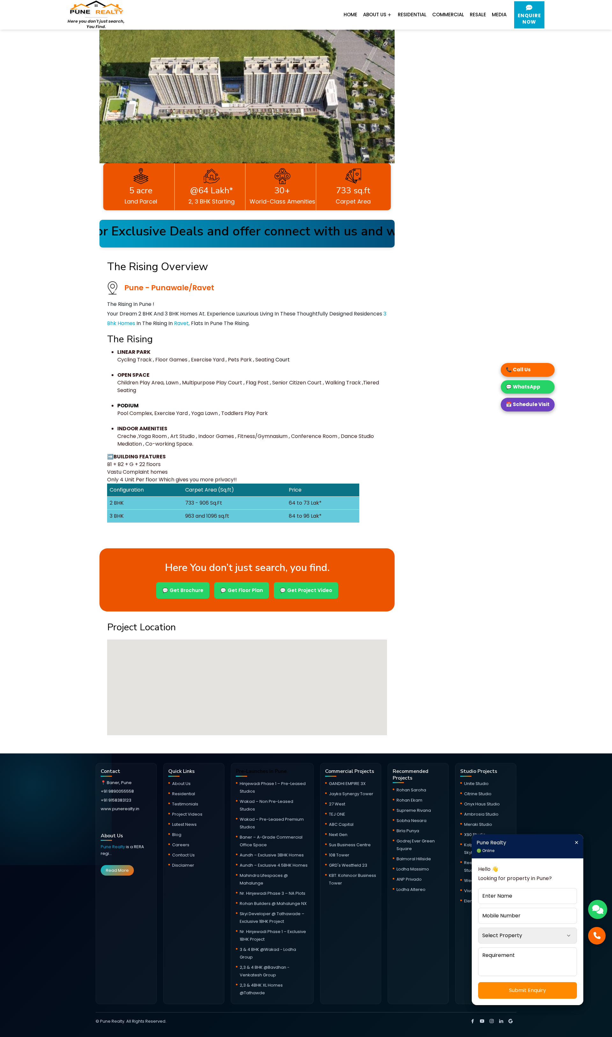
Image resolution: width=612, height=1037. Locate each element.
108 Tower (339, 855)
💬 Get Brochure (182, 590)
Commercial (448, 14)
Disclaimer (183, 865)
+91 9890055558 (117, 791)
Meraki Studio (478, 824)
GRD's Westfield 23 (348, 865)
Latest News (184, 824)
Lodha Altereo (411, 889)
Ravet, (182, 323)
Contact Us (183, 855)
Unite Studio (476, 784)
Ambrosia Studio (481, 814)
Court (282, 359)
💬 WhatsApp (523, 386)
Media (499, 14)
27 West (337, 804)
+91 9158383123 (116, 800)
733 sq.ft (353, 190)
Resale (478, 14)
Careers (180, 845)
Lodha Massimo (413, 869)
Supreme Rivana (414, 810)
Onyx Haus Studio (482, 804)
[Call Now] (597, 935)
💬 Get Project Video (306, 590)
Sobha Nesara (411, 821)
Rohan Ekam (409, 800)
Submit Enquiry (527, 990)
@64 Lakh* (211, 190)
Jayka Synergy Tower (351, 794)
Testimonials (185, 804)
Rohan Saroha (411, 790)
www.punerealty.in (120, 809)
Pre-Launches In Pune (261, 771)
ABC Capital (341, 824)
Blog (176, 835)
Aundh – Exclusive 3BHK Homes (272, 855)
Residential (412, 14)
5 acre (140, 190)
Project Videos (187, 814)
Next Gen (338, 835)
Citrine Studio (478, 794)
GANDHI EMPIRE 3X (347, 784)
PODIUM (128, 405)
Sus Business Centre (350, 845)
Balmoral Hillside (414, 859)
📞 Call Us (518, 369)
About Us (375, 14)
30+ (282, 190)
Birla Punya (408, 831)
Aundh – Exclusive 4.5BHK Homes (274, 865)
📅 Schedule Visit (528, 404)
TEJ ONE (337, 814)
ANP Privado (409, 879)
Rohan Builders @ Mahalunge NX (273, 903)
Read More (117, 870)
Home (350, 14)
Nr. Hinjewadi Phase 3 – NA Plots (272, 893)
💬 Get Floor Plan (241, 590)
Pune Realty (113, 847)
